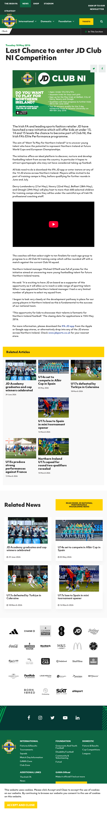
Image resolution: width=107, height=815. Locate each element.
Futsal (59, 761)
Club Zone (25, 765)
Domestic (46, 21)
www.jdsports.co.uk (59, 332)
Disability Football (65, 751)
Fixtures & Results (28, 745)
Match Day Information (31, 757)
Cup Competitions (91, 749)
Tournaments (26, 749)
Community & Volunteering (62, 756)
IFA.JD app (68, 326)
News (25, 3)
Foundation (65, 21)
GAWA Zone (26, 761)
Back (4, 31)
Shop (36, 3)
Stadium (49, 3)
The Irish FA (11, 3)
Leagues (86, 753)
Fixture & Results (90, 745)
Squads (23, 753)
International (26, 21)
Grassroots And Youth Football (66, 746)
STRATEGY (9, 11)
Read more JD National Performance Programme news (79, 505)
